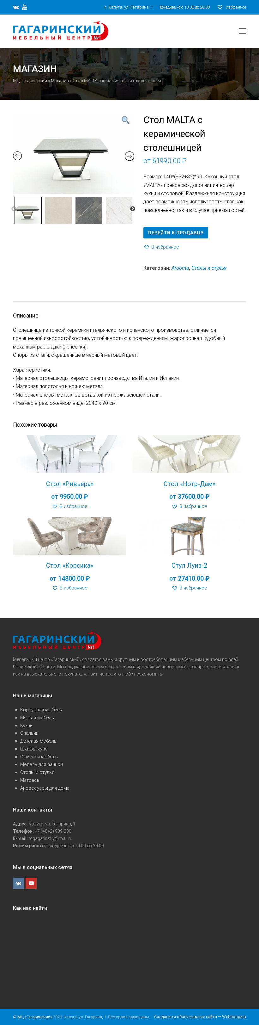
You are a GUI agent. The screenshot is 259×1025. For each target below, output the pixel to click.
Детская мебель (38, 741)
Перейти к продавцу (175, 233)
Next (133, 209)
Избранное (235, 7)
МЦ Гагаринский (30, 80)
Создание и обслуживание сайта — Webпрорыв (200, 1016)
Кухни (26, 725)
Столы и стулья (209, 268)
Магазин (60, 80)
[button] (161, 247)
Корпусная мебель (41, 710)
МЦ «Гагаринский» (35, 1017)
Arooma (180, 268)
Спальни (29, 733)
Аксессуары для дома (44, 788)
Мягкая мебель (37, 717)
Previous (14, 209)
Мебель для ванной (41, 764)
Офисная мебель (39, 757)
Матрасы (30, 780)
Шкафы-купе (34, 749)
